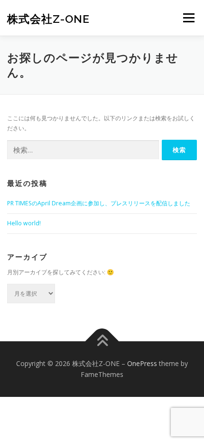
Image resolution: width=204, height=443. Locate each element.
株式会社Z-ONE (48, 18)
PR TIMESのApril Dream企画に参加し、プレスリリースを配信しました (98, 203)
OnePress (142, 363)
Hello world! (24, 223)
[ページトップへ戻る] (102, 341)
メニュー (188, 18)
